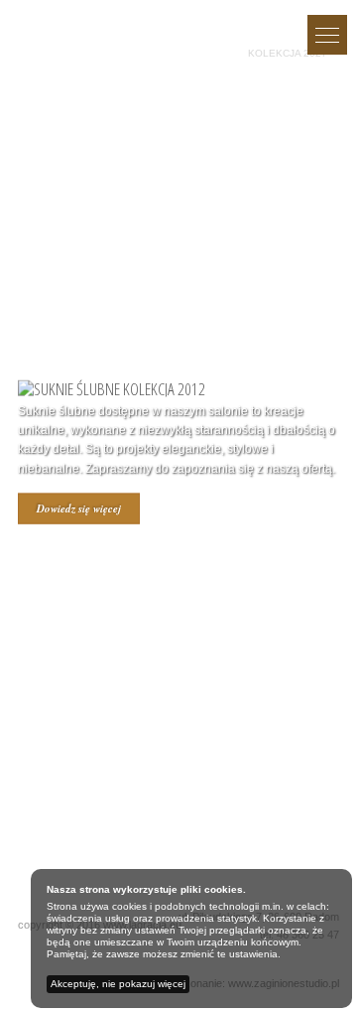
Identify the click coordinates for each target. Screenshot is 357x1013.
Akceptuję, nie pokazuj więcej (118, 983)
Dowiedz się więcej (79, 507)
